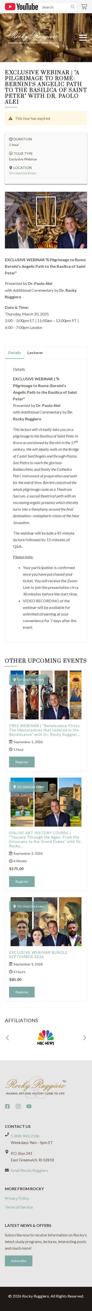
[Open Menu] (83, 38)
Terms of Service (19, 1207)
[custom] (7, 1106)
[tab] (14, 353)
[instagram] (18, 1106)
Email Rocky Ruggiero (29, 1170)
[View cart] (84, 6)
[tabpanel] (46, 499)
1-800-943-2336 (25, 1135)
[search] (72, 6)
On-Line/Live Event (22, 173)
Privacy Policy (17, 1198)
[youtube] (28, 1106)
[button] (7, 1037)
